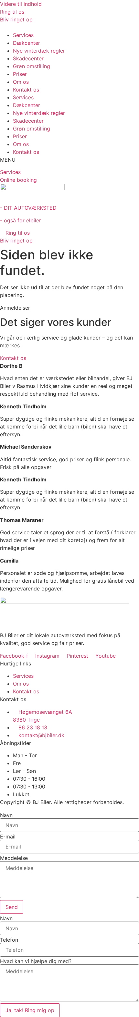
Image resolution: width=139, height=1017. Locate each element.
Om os (21, 82)
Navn (6, 815)
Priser (20, 74)
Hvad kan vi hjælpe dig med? (35, 961)
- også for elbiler (20, 220)
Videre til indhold (21, 4)
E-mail (8, 836)
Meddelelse (14, 858)
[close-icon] (2, 27)
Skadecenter (28, 58)
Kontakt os (26, 89)
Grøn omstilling (31, 66)
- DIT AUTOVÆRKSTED (28, 208)
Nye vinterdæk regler (39, 50)
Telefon (9, 939)
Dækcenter (26, 43)
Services (23, 35)
